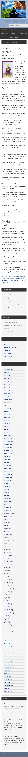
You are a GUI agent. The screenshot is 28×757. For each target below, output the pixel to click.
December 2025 (8, 369)
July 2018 (6, 486)
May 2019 (6, 459)
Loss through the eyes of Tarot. (13, 736)
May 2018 (6, 492)
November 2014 (8, 583)
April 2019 (6, 462)
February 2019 (7, 468)
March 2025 (7, 375)
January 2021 (7, 420)
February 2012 (7, 646)
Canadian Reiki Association (10, 322)
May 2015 (6, 567)
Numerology (7, 301)
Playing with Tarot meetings (11, 304)
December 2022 (8, 396)
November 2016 (8, 534)
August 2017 (7, 516)
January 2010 (7, 682)
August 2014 (7, 592)
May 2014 (6, 598)
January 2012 (7, 649)
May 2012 (6, 640)
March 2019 (7, 465)
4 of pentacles (22, 210)
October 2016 (7, 537)
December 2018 (8, 474)
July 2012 (6, 634)
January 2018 (7, 504)
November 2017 (8, 507)
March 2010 (7, 676)
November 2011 (8, 652)
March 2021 (7, 414)
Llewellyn (6, 328)
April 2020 (6, 429)
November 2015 (8, 561)
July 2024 (6, 384)
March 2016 (7, 552)
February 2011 (7, 661)
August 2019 (7, 453)
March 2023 (7, 390)
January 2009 (7, 691)
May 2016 (6, 549)
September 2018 (8, 483)
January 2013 (7, 628)
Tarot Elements (8, 353)
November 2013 (8, 610)
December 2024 (8, 381)
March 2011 (7, 658)
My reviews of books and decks (11, 295)
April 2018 (6, 495)
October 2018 (7, 480)
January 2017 (7, 531)
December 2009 (8, 685)
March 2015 (7, 574)
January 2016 (7, 558)
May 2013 (6, 619)
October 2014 (7, 586)
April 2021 (6, 411)
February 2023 (7, 393)
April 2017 (6, 525)
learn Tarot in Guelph (9, 213)
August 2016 (7, 543)
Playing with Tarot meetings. (13, 704)
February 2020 (7, 435)
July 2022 (6, 402)
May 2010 (6, 670)
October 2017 (7, 510)
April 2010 (6, 673)
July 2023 (6, 387)
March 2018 (7, 498)
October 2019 (7, 447)
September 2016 (8, 540)
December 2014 (8, 580)
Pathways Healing (8, 331)
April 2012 (6, 643)
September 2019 (8, 450)
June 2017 (6, 519)
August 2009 (7, 688)
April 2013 (6, 622)
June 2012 (6, 637)
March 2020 (7, 432)
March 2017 (7, 528)
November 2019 (8, 444)
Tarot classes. (7, 310)
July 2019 (6, 456)
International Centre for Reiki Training (13, 325)
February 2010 (7, 679)
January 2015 (7, 577)
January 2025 (7, 378)
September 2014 (8, 589)
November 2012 (8, 631)
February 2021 (7, 417)
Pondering (10, 210)
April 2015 (6, 570)
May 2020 (6, 426)
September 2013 (8, 613)
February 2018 (7, 501)
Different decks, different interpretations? (11, 51)
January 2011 (7, 664)
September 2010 (8, 667)
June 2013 (6, 616)
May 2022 (6, 405)
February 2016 (7, 555)
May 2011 (6, 655)
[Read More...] (8, 712)
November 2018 (8, 477)
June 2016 (6, 546)
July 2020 (6, 423)
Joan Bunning (7, 350)
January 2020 (7, 438)
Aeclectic (6, 344)
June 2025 (6, 372)
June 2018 (6, 489)
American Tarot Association (10, 347)
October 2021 (7, 408)
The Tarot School (8, 356)
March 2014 (7, 601)
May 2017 (6, 522)
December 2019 (8, 441)
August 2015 (7, 564)
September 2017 (8, 513)
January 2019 (7, 471)
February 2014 (7, 604)
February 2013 (7, 625)
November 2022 (8, 399)
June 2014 (6, 595)
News (5, 298)
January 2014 (7, 607)
